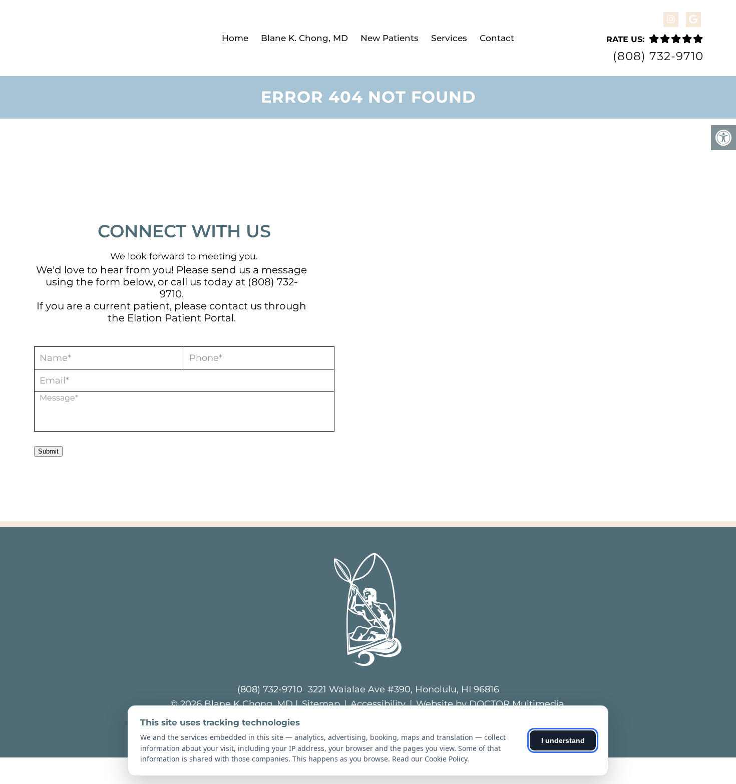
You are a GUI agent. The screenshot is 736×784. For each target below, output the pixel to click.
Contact (497, 38)
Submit (48, 451)
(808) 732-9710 (658, 56)
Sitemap (321, 703)
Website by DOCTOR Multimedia (490, 703)
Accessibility (378, 703)
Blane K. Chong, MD (304, 38)
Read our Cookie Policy (429, 758)
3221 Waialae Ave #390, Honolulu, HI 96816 (403, 689)
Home (235, 38)
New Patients (389, 38)
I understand (563, 740)
